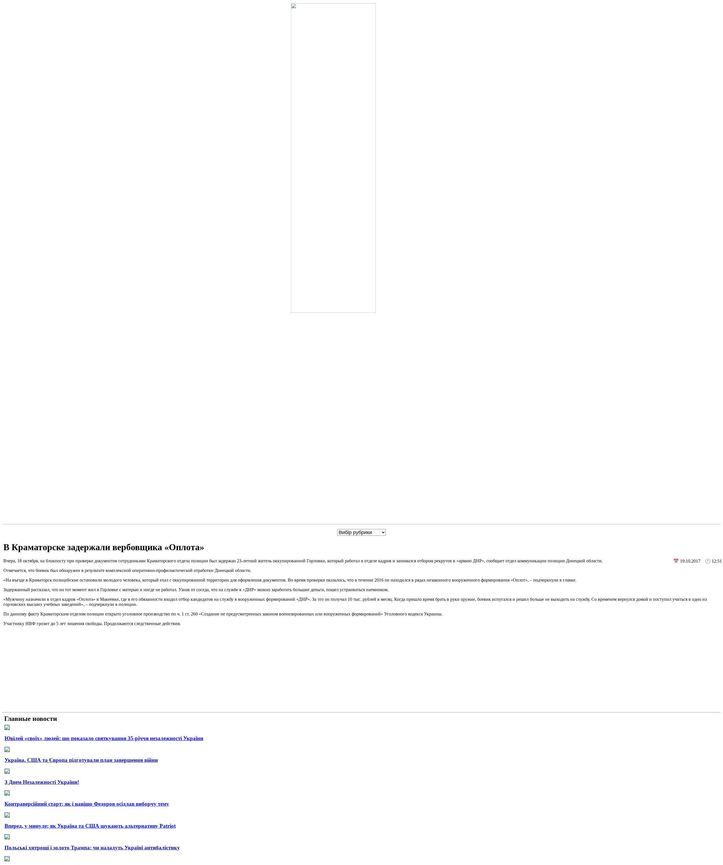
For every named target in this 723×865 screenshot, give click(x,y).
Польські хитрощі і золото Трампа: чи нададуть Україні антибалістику (92, 848)
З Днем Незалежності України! (42, 782)
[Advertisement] (361, 670)
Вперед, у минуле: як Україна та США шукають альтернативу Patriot (90, 826)
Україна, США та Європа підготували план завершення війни (81, 760)
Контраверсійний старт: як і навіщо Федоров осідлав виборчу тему (87, 804)
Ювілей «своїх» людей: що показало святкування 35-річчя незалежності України (104, 738)
